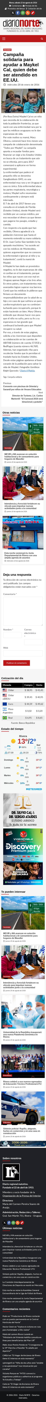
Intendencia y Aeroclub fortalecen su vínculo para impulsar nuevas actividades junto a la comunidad (22, 506)
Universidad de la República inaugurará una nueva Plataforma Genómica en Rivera (22, 1034)
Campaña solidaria (15, 377)
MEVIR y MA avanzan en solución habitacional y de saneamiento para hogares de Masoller (21, 456)
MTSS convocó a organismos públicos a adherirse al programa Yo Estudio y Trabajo (22, 1376)
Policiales (6, 1122)
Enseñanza (7, 1026)
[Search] (41, 38)
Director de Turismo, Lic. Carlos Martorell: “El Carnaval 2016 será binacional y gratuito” (27, 397)
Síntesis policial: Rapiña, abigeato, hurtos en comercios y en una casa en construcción (21, 1131)
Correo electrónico (30, 633)
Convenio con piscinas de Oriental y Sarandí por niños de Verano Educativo (22, 386)
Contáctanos (17, 6)
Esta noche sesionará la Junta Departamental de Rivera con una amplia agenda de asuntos (20, 555)
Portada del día (31, 6)
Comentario (10, 594)
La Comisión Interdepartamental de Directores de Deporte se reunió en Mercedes (23, 1283)
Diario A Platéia (27, 371)
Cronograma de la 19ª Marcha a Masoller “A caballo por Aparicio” (23, 1348)
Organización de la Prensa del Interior (22, 1196)
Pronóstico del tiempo (16, 9)
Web (5, 648)
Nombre (8, 630)
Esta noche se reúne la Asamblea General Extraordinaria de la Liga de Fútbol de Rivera (22, 1291)
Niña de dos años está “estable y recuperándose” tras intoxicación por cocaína (23, 1366)
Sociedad (7, 50)
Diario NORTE (24, 1395)
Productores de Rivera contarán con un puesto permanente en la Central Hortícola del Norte (21, 1319)
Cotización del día (35, 9)
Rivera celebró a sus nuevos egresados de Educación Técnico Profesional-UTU (22, 1083)
